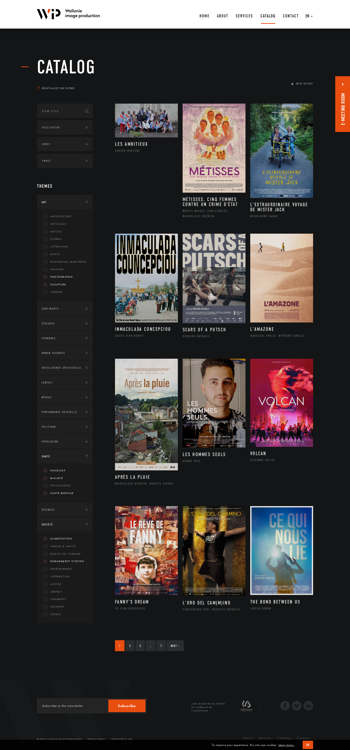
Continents (50, 308)
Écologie (48, 323)
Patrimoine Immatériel (68, 261)
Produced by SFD (121, 739)
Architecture (60, 216)
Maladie (56, 478)
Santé (46, 456)
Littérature (59, 246)
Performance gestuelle (59, 412)
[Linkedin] (308, 706)
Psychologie (60, 485)
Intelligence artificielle (61, 367)
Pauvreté (57, 606)
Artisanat (58, 224)
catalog (66, 67)
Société (47, 524)
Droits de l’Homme (65, 553)
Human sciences (53, 353)
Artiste (56, 231)
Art (44, 202)
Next (175, 646)
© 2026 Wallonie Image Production (59, 739)
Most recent (304, 83)
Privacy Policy (97, 739)
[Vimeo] (296, 706)
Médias (47, 397)
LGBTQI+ (47, 382)
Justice (55, 584)
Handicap (57, 470)
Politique (49, 426)
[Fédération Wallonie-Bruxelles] (246, 707)
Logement (58, 599)
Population (50, 441)
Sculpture (58, 284)
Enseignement (61, 568)
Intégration (60, 576)
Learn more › (286, 745)
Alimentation (61, 538)
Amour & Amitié (62, 546)
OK (308, 745)
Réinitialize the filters (58, 88)
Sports (55, 614)
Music (55, 254)
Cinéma (56, 239)
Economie (49, 338)
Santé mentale (62, 493)
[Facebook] (285, 706)
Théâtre (56, 292)
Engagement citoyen (67, 561)
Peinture (57, 269)
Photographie (61, 276)
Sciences (48, 509)
